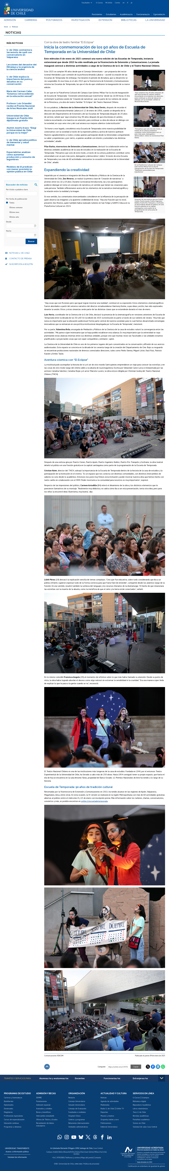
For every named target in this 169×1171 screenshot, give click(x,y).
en (124, 3)
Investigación (80, 20)
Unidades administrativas (78, 1127)
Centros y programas (76, 1119)
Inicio (6, 27)
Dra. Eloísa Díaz (78, 1152)
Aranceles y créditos (44, 1108)
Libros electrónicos (140, 1108)
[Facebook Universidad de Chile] (102, 1137)
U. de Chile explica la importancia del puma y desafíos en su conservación (19, 80)
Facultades (86, 3)
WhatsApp (163, 1067)
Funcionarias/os (143, 14)
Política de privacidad (91, 1164)
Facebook (153, 1067)
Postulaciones (41, 1101)
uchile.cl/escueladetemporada (94, 801)
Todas (11, 203)
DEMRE (39, 1097)
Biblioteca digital (139, 1101)
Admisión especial (43, 1105)
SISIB (56, 1164)
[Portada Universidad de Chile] (19, 8)
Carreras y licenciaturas (13, 1097)
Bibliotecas (129, 20)
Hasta (8, 231)
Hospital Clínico (74, 1116)
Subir (47, 1066)
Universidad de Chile (66, 1164)
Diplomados (8, 1105)
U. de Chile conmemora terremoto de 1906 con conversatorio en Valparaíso (19, 53)
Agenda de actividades (110, 1101)
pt (131, 3)
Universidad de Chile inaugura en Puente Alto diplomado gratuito (20, 118)
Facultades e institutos (77, 1112)
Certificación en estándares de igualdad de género (146, 1166)
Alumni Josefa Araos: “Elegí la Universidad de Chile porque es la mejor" (21, 130)
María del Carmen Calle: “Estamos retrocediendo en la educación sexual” (20, 93)
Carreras (31, 20)
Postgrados (54, 20)
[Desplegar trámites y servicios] (161, 1078)
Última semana (15, 207)
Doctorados (8, 1108)
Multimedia (105, 1105)
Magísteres (8, 1112)
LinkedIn (158, 1067)
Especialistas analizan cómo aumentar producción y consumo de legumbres (21, 156)
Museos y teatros (107, 1116)
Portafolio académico (141, 1119)
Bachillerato (8, 1101)
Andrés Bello (58, 1152)
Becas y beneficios (43, 1112)
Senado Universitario (76, 1105)
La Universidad (155, 20)
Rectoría (71, 1097)
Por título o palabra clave (17, 189)
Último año (14, 217)
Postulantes (97, 14)
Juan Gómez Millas (92, 1152)
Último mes (14, 212)
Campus (49, 1152)
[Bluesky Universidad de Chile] (81, 1137)
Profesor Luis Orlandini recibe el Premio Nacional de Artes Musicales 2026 (21, 106)
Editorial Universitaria (109, 1127)
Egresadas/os (159, 14)
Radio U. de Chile (107, 1108)
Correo (117, 3)
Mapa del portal (87, 1157)
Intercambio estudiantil (45, 1116)
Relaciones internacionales (78, 1123)
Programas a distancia (12, 1127)
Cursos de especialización (14, 1119)
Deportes (104, 1112)
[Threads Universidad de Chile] (95, 1137)
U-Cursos (99, 3)
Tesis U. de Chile (139, 1112)
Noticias (15, 27)
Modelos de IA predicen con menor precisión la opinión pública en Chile (19, 169)
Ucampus (145, 1097)
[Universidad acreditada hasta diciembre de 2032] (143, 1154)
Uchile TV (120, 1108)
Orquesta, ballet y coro (110, 1119)
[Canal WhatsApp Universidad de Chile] (59, 1137)
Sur (101, 1152)
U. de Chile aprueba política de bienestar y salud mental (22, 142)
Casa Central (98, 1148)
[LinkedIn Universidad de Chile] (109, 1137)
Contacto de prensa (20, 258)
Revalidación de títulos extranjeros (45, 1124)
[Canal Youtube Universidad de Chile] (74, 1137)
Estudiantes (111, 14)
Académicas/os (126, 14)
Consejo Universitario (76, 1101)
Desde (8, 222)
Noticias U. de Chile (19, 253)
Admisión (10, 20)
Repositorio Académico (142, 1105)
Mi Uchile (108, 3)
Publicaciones (106, 1123)
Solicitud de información (17, 1157)
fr (127, 3)
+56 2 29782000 (58, 1157)
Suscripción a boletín (21, 264)
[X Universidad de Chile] (88, 1137)
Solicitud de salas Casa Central (145, 1127)
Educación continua (11, 1123)
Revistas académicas (141, 1116)
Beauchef (67, 1152)
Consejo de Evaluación (77, 1108)
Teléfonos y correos (72, 1157)
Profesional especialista (13, 1116)
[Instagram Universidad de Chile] (66, 1137)
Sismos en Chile (139, 1123)
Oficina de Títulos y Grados (47, 1119)
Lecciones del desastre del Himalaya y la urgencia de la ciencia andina (22, 67)
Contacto (97, 1157)
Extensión (105, 20)
